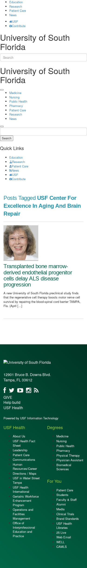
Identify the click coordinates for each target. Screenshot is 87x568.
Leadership (20, 450)
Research (15, 6)
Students (62, 495)
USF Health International (21, 489)
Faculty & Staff (66, 499)
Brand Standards (67, 518)
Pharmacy (16, 106)
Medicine (15, 93)
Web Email (63, 537)
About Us (19, 436)
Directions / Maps (24, 473)
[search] (2, 126)
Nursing (14, 97)
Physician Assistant (69, 460)
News (13, 15)
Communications (24, 459)
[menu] (2, 90)
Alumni (61, 504)
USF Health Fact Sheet (24, 443)
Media (60, 509)
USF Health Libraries (64, 525)
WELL (60, 542)
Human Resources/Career (25, 466)
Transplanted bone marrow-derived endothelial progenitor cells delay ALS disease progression (37, 275)
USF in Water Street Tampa (26, 480)
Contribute (19, 26)
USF (15, 21)
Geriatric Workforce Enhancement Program (26, 500)
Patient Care (17, 10)
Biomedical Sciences (63, 467)
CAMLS (61, 546)
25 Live (61, 532)
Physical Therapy (68, 455)
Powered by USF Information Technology (30, 418)
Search (6, 138)
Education (16, 157)
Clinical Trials (65, 514)
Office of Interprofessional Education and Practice (24, 529)
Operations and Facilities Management (23, 513)
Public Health (18, 101)
